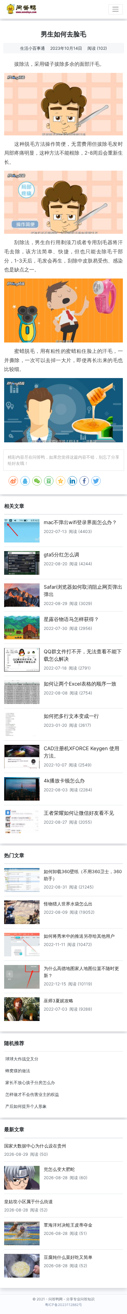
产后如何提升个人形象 (26, 1106)
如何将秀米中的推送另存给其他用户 (79, 936)
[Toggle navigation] (115, 9)
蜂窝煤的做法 (17, 1070)
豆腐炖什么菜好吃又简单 (68, 1257)
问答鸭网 (55, 1299)
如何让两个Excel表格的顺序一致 (80, 684)
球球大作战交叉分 (21, 1058)
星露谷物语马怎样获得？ (71, 619)
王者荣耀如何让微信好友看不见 (79, 813)
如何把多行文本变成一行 (71, 716)
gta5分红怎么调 (61, 555)
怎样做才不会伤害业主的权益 (32, 1094)
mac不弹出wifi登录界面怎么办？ (80, 522)
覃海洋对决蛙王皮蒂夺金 (68, 1225)
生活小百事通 (32, 48)
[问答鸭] (22, 9)
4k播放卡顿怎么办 (64, 781)
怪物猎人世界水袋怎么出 (68, 904)
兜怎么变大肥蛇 (59, 1169)
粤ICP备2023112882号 (63, 1304)
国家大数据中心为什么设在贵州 (35, 1146)
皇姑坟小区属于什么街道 (28, 1201)
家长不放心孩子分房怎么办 (30, 1082)
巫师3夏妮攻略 (58, 1000)
